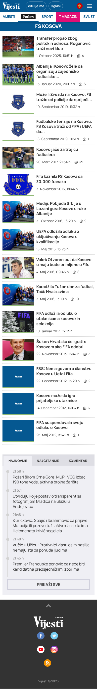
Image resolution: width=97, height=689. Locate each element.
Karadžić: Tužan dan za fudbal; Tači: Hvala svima (65, 289)
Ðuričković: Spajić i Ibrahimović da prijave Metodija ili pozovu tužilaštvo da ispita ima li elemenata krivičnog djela (50, 525)
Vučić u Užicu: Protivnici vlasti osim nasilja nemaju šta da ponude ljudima (51, 547)
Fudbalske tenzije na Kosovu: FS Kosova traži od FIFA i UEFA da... (64, 126)
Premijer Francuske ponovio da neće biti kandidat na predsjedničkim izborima (49, 566)
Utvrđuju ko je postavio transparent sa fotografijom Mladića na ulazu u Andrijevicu (47, 501)
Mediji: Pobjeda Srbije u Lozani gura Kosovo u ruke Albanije (61, 208)
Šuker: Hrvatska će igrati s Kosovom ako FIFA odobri (61, 344)
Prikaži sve (48, 584)
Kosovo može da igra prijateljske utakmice (56, 398)
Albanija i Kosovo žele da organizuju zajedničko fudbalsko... (59, 71)
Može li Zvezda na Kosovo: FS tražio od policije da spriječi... (64, 97)
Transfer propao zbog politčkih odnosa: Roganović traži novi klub (63, 43)
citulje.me (36, 6)
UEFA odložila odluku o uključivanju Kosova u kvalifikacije (57, 236)
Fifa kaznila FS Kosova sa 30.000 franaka (59, 179)
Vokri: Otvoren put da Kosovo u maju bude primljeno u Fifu (64, 262)
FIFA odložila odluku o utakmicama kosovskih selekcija (58, 318)
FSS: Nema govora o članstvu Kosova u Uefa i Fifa (64, 371)
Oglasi (56, 6)
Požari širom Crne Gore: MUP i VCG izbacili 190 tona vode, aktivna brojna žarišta (51, 480)
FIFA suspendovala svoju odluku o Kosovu (59, 425)
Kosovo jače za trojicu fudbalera (57, 152)
